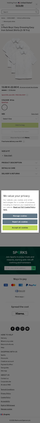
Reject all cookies (20, 222)
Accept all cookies (20, 228)
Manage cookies (20, 216)
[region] (20, 211)
